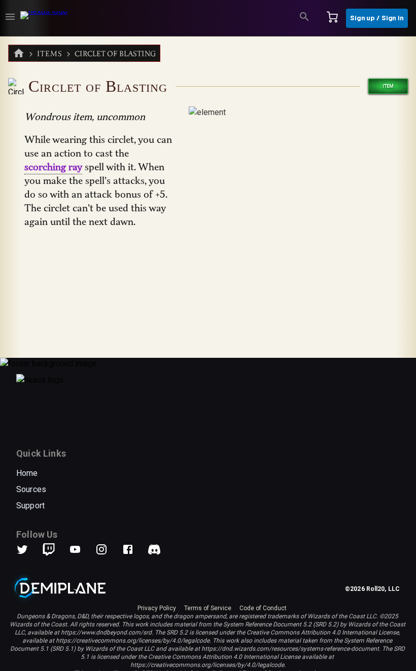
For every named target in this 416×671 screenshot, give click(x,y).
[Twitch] (49, 549)
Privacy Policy (156, 608)
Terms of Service (207, 608)
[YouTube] (81, 549)
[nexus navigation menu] (10, 18)
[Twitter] (28, 549)
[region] (208, 353)
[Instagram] (107, 549)
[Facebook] (134, 549)
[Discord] (154, 549)
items (49, 53)
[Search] (304, 18)
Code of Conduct (263, 608)
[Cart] (332, 18)
